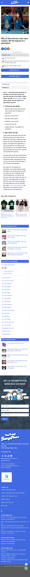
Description (5, 84)
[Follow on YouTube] (11, 456)
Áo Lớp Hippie (6, 292)
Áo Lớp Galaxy (6, 286)
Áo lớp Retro (5, 316)
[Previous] (1, 211)
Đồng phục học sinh (7, 328)
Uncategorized (6, 334)
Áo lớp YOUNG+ (7, 273)
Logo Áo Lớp (5, 331)
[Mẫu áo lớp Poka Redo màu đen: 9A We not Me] (22, 205)
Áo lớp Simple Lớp (8, 271)
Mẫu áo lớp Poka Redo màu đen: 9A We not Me (21, 215)
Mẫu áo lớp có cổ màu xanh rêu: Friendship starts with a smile (7, 216)
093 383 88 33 (11, 519)
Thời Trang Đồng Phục (16, 185)
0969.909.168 (10, 525)
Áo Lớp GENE (6, 289)
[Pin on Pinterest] (8, 48)
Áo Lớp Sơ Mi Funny (8, 322)
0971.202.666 (10, 543)
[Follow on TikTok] (8, 456)
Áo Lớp (7, 36)
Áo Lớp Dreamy (6, 283)
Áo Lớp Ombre (6, 301)
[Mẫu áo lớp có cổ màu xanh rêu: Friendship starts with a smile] (7, 205)
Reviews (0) (5, 87)
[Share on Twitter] (5, 48)
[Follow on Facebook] (2, 456)
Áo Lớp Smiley (6, 319)
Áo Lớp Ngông (6, 298)
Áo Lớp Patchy (6, 307)
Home (2, 36)
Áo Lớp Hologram (7, 295)
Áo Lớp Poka (6, 313)
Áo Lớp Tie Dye (6, 325)
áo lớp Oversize (18, 98)
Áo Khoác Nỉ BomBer (8, 265)
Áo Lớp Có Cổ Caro (7, 280)
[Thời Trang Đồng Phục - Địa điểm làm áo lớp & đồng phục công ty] (15, 2)
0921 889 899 (10, 557)
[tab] (15, 84)
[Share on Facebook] (2, 48)
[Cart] (28, 2)
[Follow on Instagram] (5, 456)
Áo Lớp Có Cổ (6, 277)
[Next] (29, 211)
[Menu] (2, 2)
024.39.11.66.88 (19, 525)
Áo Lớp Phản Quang (8, 310)
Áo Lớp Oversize (7, 304)
